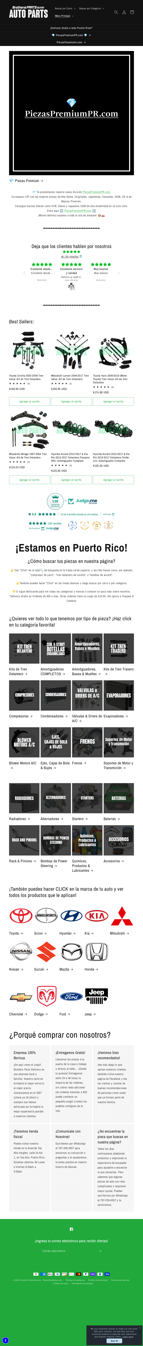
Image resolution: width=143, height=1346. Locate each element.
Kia (87, 933)
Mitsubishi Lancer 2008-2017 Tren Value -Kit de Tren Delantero (70, 377)
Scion (38, 933)
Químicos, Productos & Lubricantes (81, 866)
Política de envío (61, 1283)
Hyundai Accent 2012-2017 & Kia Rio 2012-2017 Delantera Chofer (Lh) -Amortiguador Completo (111, 457)
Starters (78, 818)
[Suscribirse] (100, 1251)
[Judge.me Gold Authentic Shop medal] (84, 525)
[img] (71, 251)
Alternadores (50, 818)
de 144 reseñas (70, 256)
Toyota (14, 933)
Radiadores (17, 818)
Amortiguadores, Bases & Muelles (84, 671)
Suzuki (39, 969)
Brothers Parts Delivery (31, 1280)
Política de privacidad (97, 1280)
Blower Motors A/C (22, 763)
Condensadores (52, 716)
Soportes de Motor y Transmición (118, 765)
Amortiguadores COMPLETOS (52, 671)
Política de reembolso (75, 1280)
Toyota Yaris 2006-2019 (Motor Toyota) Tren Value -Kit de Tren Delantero (110, 379)
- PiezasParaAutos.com (52, 1280)
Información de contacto (82, 1283)
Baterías (110, 818)
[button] (65, 8)
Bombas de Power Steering (54, 863)
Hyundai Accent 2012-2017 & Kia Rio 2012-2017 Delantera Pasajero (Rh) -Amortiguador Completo (70, 457)
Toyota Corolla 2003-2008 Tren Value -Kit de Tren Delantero (26, 377)
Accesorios (112, 861)
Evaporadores (114, 716)
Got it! (114, 1340)
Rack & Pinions (20, 861)
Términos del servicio (120, 1280)
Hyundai (65, 933)
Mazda (64, 969)
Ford (62, 1014)
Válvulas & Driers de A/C (87, 718)
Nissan (14, 969)
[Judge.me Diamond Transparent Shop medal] (72, 525)
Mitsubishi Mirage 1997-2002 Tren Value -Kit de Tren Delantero (28, 455)
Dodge (39, 1014)
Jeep (88, 1014)
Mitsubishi (117, 933)
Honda (89, 969)
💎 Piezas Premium (24, 180)
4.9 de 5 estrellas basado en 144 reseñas (79, 514)
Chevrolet (16, 1014)
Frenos (77, 763)
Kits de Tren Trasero (119, 669)
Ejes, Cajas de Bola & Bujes (55, 765)
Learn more (128, 1337)
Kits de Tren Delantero (18, 671)
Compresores (19, 716)
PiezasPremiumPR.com (96, 192)
